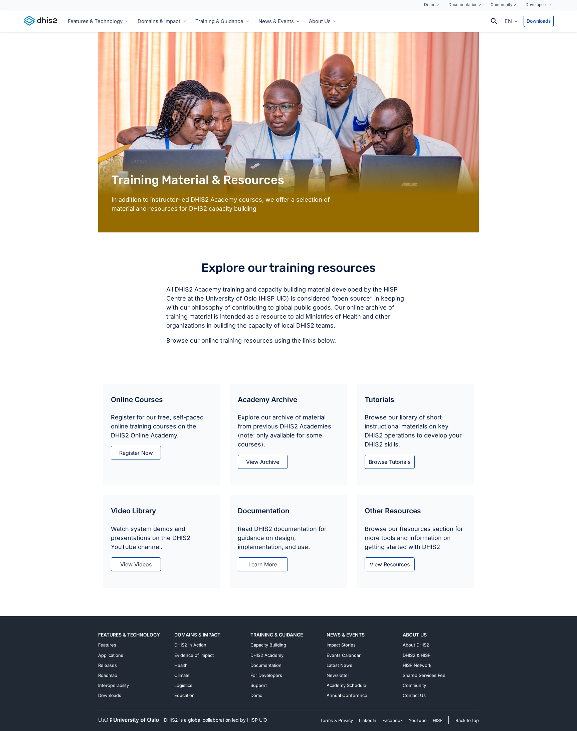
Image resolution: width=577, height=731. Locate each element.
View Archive (262, 462)
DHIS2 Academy (198, 289)
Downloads (539, 21)
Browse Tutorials (389, 462)
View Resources (390, 564)
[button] (511, 20)
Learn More (262, 564)
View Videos (136, 564)
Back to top (467, 720)
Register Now (136, 452)
